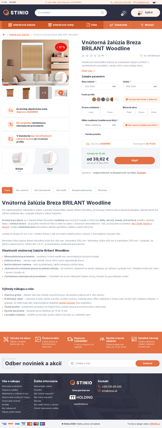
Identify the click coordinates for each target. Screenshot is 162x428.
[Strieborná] (108, 99)
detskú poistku (67, 303)
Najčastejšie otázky (43, 386)
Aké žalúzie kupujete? (44, 393)
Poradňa (38, 390)
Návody (37, 401)
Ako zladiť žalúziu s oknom (46, 404)
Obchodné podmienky (12, 386)
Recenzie (102, 190)
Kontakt (12, 2)
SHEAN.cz (155, 424)
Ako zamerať (22, 190)
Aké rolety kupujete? (43, 397)
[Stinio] (16, 12)
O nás (4, 2)
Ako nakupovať (9, 408)
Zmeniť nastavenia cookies (46, 408)
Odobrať (147, 363)
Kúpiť (135, 160)
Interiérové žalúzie (19, 34)
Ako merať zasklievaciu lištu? (143, 125)
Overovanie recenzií (11, 401)
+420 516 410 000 (122, 2)
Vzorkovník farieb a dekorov (142, 99)
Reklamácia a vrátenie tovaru (15, 393)
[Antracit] (103, 99)
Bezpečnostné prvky (82, 190)
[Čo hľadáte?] (71, 12)
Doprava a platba (10, 390)
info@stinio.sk (142, 2)
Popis (7, 190)
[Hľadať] (102, 12)
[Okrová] (99, 99)
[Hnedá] (94, 99)
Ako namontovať (42, 190)
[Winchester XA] (112, 99)
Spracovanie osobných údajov (16, 397)
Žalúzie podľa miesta (11, 412)
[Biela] (89, 99)
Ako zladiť (61, 190)
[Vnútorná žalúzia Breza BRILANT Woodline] (35, 62)
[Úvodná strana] (3, 34)
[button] (116, 99)
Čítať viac (87, 71)
